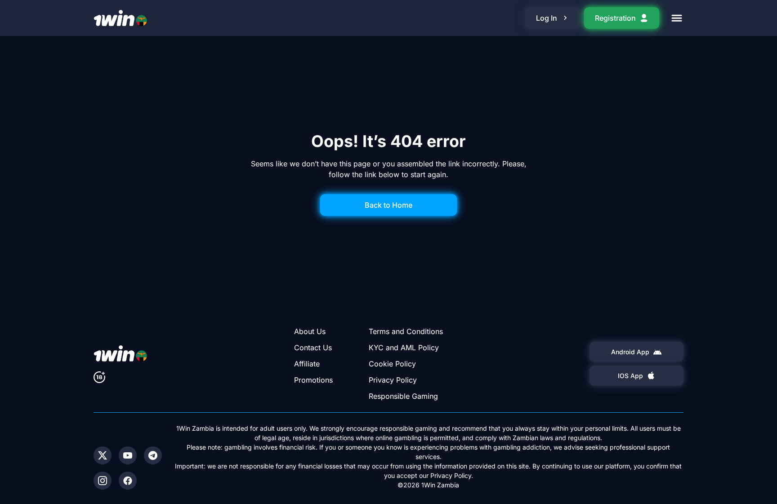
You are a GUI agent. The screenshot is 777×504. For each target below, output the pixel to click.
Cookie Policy (392, 363)
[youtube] (128, 455)
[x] (103, 455)
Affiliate (307, 363)
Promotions (313, 379)
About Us (310, 331)
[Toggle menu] (676, 18)
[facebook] (128, 481)
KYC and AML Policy (404, 347)
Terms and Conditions (406, 331)
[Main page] (120, 18)
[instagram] (103, 481)
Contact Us (313, 347)
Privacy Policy (393, 379)
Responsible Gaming (403, 396)
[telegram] (153, 455)
